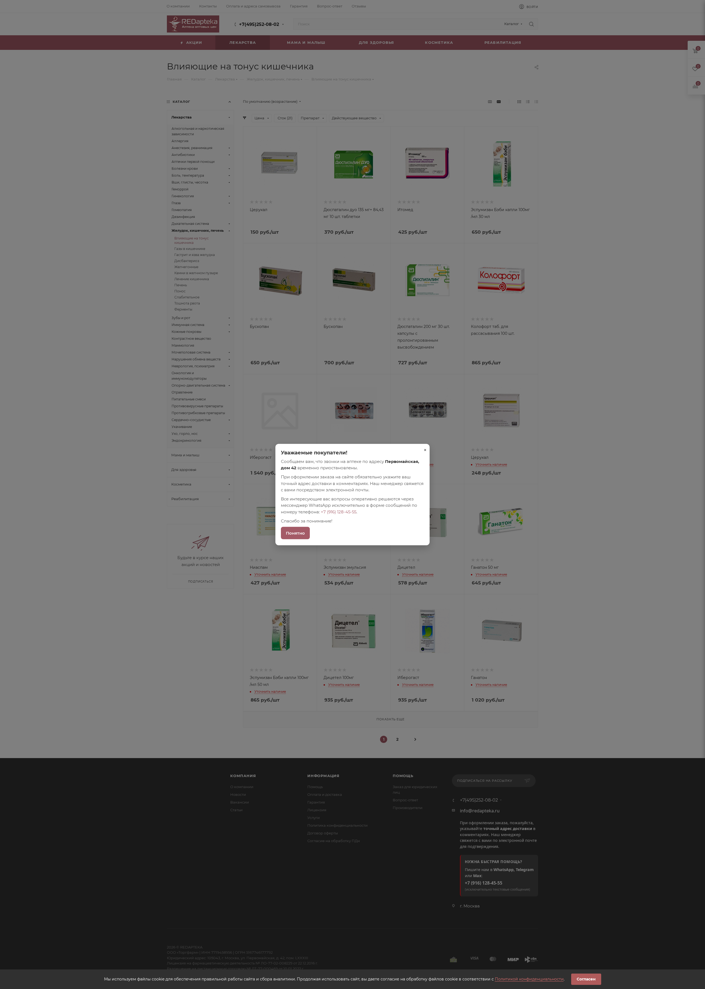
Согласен (586, 979)
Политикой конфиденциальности (529, 979)
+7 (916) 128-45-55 (338, 511)
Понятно (295, 533)
